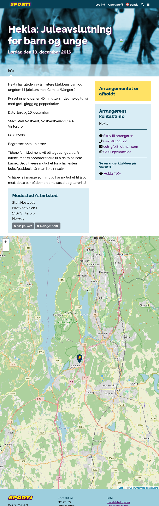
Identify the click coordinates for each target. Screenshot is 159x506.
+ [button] (5, 241)
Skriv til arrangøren (118, 135)
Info (11, 70)
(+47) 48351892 (114, 141)
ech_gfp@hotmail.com (120, 146)
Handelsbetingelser (118, 502)
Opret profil (115, 4)
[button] (132, 4)
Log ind (100, 4)
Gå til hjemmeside (117, 151)
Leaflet (121, 487)
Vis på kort (24, 226)
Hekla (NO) (112, 173)
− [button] (5, 248)
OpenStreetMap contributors (143, 487)
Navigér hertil (49, 226)
